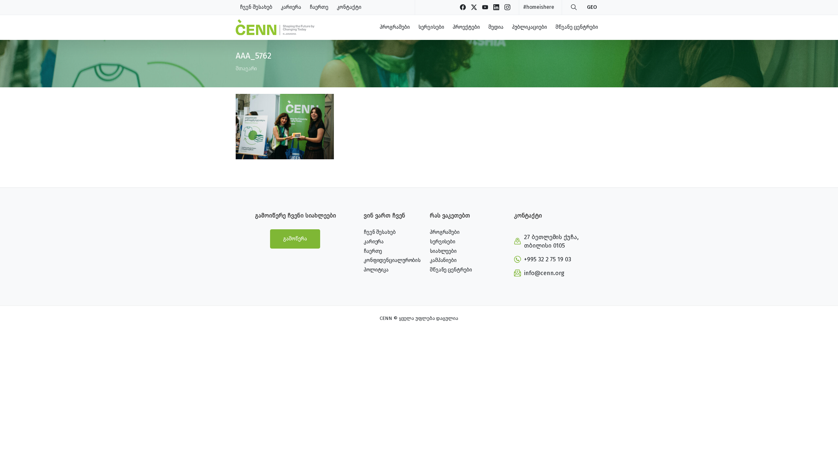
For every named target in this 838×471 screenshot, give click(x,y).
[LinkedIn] (496, 7)
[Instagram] (507, 7)
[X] (474, 7)
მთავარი (246, 68)
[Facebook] (463, 7)
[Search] (574, 7)
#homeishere (538, 7)
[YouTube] (485, 7)
